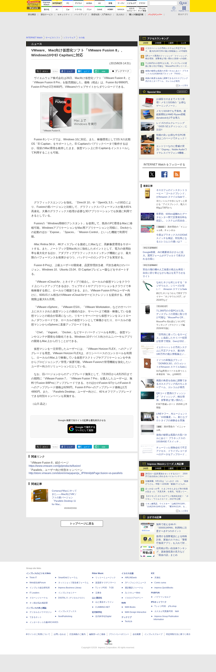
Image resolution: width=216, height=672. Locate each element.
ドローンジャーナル (39, 598)
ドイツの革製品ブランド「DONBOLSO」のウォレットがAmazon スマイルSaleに (171, 363)
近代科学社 (97, 612)
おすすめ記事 (154, 517)
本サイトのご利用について (38, 634)
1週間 (170, 43)
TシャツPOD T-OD (104, 588)
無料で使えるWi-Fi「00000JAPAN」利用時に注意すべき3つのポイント (171, 527)
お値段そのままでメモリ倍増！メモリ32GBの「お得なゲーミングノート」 (171, 102)
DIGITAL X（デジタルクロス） (72, 598)
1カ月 (183, 43)
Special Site (154, 92)
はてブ (86, 71)
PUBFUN (155, 593)
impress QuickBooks (163, 588)
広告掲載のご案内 (77, 634)
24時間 (158, 43)
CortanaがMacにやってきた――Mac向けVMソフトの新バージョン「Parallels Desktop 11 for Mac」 (64, 497)
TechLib (128, 621)
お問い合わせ (60, 634)
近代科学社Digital (103, 616)
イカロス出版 (128, 573)
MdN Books (130, 607)
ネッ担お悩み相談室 (39, 603)
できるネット (36, 617)
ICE (152, 573)
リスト (55, 71)
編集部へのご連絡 (97, 634)
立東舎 (98, 593)
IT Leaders (34, 593)
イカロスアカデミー (134, 598)
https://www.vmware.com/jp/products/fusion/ (55, 465)
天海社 (157, 577)
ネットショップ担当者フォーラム (73, 582)
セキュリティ (64, 14)
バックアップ (80, 14)
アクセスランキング (158, 38)
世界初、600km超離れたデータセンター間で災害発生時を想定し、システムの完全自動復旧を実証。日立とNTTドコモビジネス (171, 220)
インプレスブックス (67, 611)
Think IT (33, 577)
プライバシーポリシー (119, 634)
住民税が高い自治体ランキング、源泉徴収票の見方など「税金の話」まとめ (171, 551)
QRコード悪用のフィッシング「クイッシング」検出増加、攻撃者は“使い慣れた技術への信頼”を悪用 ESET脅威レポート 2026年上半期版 (167, 59)
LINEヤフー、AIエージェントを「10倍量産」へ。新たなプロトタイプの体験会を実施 (171, 417)
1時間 (145, 43)
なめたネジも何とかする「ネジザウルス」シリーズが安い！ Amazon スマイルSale (171, 285)
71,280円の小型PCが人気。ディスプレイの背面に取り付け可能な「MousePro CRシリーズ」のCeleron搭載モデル (171, 317)
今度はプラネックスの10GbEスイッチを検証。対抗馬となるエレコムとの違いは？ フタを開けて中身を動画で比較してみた (171, 241)
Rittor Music (98, 573)
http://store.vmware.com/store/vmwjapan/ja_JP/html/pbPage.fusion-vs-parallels (76, 473)
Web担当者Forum (38, 582)
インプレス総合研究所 (40, 588)
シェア (70, 71)
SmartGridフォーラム (68, 577)
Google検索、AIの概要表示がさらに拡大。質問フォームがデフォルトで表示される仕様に (164, 255)
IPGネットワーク (159, 602)
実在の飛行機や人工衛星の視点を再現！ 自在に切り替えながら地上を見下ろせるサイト (164, 273)
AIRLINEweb (131, 577)
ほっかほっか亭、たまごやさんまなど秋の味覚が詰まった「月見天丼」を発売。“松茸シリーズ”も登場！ (166, 492)
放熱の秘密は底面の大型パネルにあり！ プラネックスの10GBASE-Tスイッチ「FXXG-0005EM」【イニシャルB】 (166, 74)
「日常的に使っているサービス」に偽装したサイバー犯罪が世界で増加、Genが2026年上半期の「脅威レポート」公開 (171, 341)
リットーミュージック (105, 577)
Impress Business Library (69, 588)
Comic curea (160, 582)
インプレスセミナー (67, 593)
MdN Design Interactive (135, 612)
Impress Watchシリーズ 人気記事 (165, 464)
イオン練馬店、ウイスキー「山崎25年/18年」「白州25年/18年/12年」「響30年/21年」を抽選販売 (166, 507)
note (103, 71)
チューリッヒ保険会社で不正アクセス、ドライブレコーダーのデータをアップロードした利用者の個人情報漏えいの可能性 (171, 454)
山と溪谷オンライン (104, 602)
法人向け (120, 14)
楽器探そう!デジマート (105, 582)
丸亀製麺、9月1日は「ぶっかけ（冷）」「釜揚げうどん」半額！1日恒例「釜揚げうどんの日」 (166, 484)
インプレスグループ (153, 634)
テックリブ (127, 617)
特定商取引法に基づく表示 (178, 634)
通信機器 (32, 14)
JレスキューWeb (132, 593)
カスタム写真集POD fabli (166, 611)
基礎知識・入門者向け (101, 14)
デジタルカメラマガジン (41, 612)
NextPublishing (65, 616)
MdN (124, 603)
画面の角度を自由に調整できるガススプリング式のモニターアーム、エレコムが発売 (171, 384)
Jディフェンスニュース (135, 582)
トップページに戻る (82, 523)
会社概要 (137, 634)
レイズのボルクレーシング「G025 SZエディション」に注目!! (171, 126)
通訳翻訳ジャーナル (134, 588)
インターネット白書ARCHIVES (44, 622)
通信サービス (47, 14)
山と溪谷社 (97, 598)
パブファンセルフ (162, 597)
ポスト (45, 71)
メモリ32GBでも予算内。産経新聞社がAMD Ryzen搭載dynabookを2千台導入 (171, 114)
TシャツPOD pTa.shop (165, 606)
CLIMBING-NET (102, 607)
